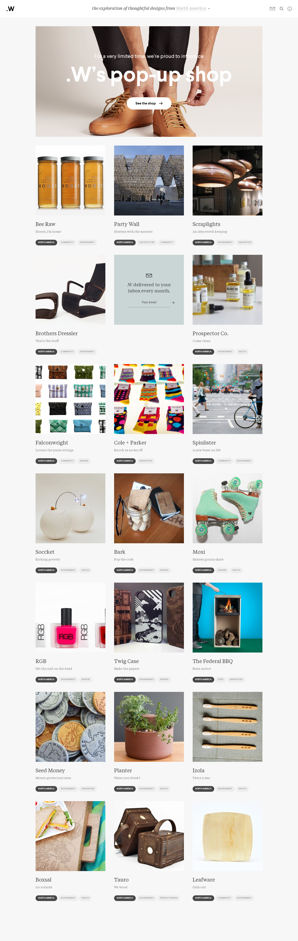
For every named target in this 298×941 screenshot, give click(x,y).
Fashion (84, 461)
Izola (199, 771)
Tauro (121, 880)
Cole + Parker (130, 443)
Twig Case (126, 661)
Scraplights (206, 224)
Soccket (45, 552)
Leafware (204, 880)
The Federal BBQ (213, 661)
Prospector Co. (211, 334)
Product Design (168, 898)
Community (67, 242)
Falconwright (52, 443)
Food (220, 680)
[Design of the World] (10, 8)
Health (242, 352)
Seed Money (50, 771)
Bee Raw (45, 224)
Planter (123, 771)
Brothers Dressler (57, 334)
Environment (87, 242)
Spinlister (204, 443)
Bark (119, 552)
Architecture (146, 242)
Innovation (245, 242)
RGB (41, 661)
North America (46, 242)
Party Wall (126, 224)
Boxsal (43, 880)
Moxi (199, 552)
